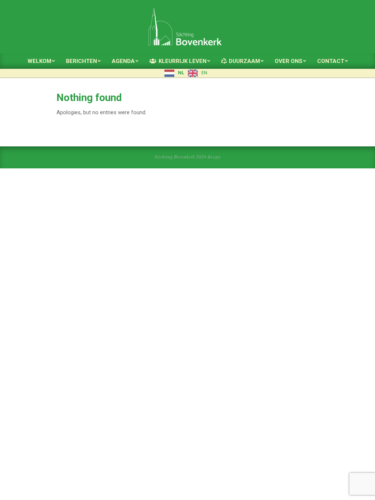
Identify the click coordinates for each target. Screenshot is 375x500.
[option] (197, 73)
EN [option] (204, 72)
